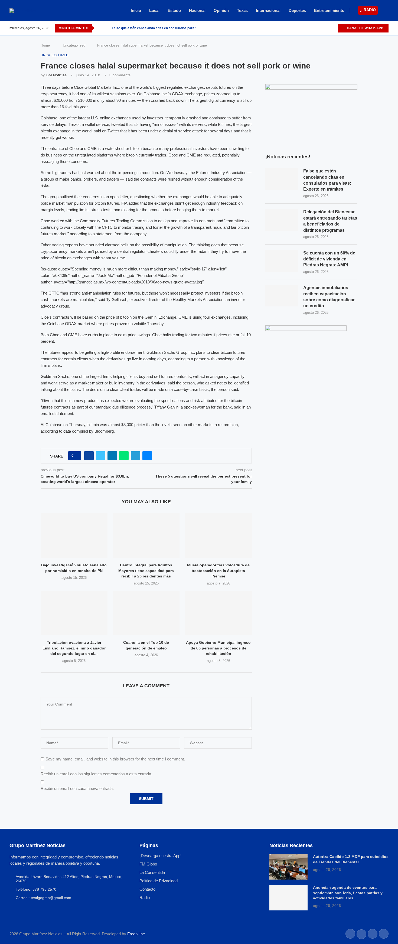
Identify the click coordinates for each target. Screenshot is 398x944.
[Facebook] (315, 28)
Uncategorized (74, 45)
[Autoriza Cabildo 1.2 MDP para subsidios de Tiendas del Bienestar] (288, 867)
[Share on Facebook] (89, 455)
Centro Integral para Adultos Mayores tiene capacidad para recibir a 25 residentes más (146, 570)
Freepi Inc (136, 934)
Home (45, 45)
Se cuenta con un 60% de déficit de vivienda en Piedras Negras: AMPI (329, 259)
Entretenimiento (329, 10)
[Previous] (100, 28)
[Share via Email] (147, 455)
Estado (174, 10)
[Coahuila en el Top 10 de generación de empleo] (146, 613)
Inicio (136, 10)
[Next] (107, 28)
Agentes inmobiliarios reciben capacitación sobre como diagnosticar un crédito (329, 296)
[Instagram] (327, 28)
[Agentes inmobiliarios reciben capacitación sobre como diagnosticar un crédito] (281, 295)
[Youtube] (333, 28)
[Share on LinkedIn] (112, 455)
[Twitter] (321, 28)
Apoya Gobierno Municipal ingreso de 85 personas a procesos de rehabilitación (218, 648)
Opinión (221, 10)
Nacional (197, 10)
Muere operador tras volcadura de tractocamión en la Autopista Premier (218, 570)
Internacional (268, 10)
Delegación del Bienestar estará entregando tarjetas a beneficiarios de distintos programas (330, 221)
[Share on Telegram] (135, 455)
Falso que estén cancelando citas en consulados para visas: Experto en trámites (327, 180)
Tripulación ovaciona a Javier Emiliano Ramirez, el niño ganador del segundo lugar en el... (74, 648)
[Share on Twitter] (100, 455)
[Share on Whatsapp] (124, 455)
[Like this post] (76, 455)
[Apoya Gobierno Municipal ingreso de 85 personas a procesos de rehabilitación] (218, 613)
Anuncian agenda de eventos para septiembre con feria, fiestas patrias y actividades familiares (348, 892)
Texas (242, 10)
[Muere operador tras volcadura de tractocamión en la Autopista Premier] (218, 535)
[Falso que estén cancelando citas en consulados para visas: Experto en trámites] (281, 179)
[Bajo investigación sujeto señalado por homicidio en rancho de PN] (74, 535)
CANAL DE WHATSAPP (364, 28)
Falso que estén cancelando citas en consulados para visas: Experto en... (168, 28)
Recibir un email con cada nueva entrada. (77, 788)
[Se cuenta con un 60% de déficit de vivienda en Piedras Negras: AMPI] (281, 261)
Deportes (297, 10)
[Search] (386, 11)
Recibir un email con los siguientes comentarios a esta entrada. (96, 774)
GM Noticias (56, 75)
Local (154, 10)
